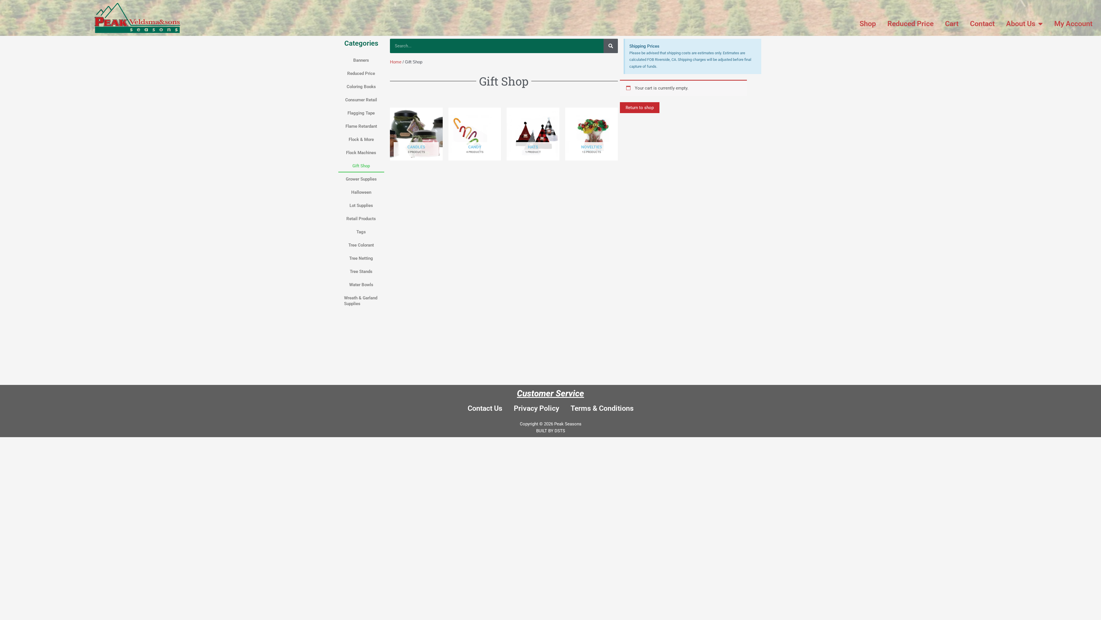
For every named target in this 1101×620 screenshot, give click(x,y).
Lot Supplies (361, 205)
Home (395, 61)
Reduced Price (910, 24)
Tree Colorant (361, 245)
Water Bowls (361, 284)
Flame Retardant (361, 126)
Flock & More (361, 139)
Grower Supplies (361, 179)
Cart (952, 24)
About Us (1020, 24)
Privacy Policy (536, 408)
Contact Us (485, 408)
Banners (361, 60)
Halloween (361, 192)
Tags (361, 232)
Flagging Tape (361, 113)
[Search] (611, 46)
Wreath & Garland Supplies (360, 300)
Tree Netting (361, 258)
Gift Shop (361, 165)
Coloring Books (361, 86)
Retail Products (361, 218)
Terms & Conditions (602, 408)
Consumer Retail (361, 99)
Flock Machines (361, 152)
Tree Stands (361, 271)
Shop (868, 24)
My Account (1073, 24)
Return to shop (640, 107)
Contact (982, 24)
